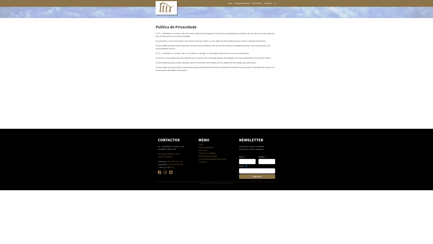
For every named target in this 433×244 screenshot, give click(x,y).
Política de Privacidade (207, 156)
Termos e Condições (207, 153)
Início (230, 3)
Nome (241, 157)
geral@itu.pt (169, 167)
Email (241, 166)
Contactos (268, 3)
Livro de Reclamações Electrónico (212, 159)
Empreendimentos (242, 3)
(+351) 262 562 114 (174, 161)
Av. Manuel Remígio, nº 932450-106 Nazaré (169, 155)
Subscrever (257, 176)
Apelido (261, 157)
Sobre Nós (256, 3)
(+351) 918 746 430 (175, 164)
